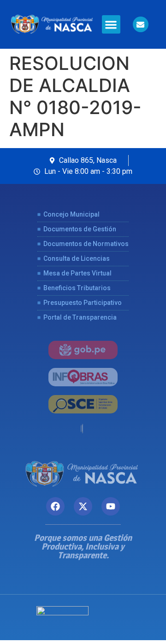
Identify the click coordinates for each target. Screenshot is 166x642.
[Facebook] (55, 506)
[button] (111, 24)
